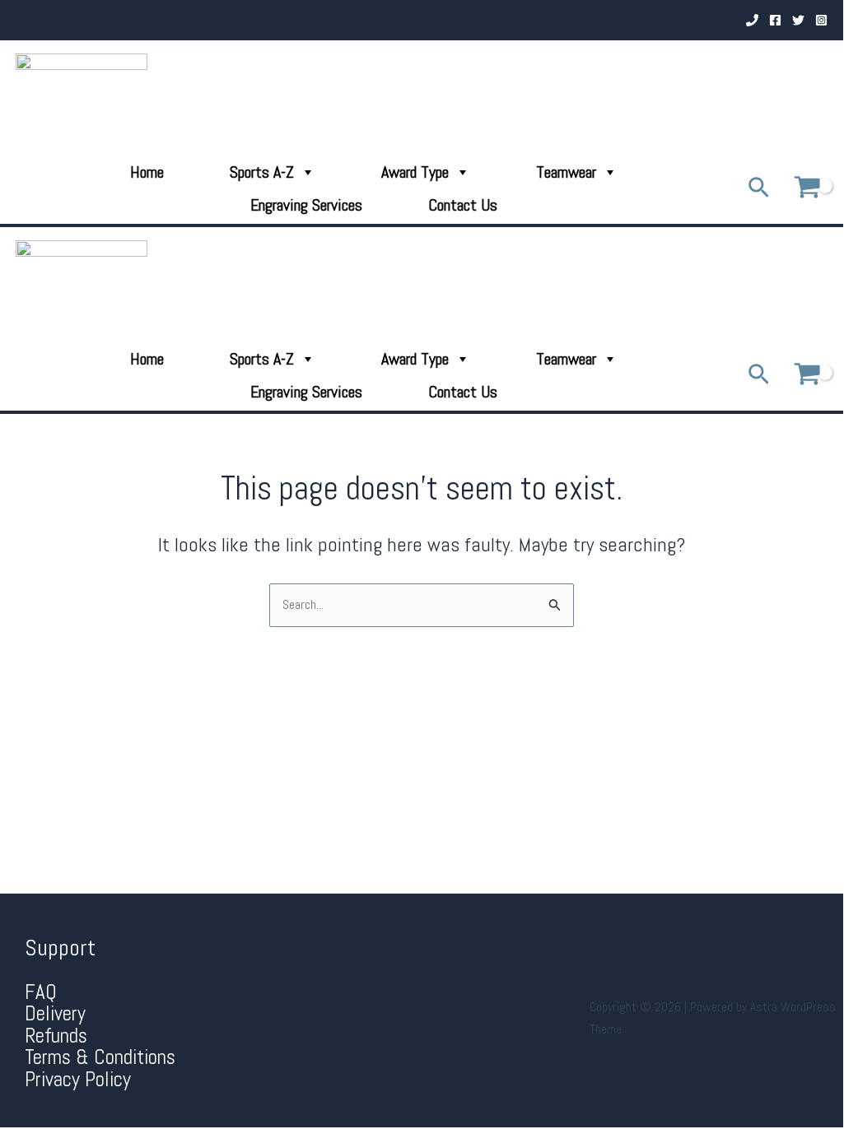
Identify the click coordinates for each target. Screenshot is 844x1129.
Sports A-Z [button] (262, 172)
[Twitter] (798, 20)
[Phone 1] (752, 20)
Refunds (56, 1035)
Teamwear (566, 172)
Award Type (415, 172)
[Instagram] (821, 20)
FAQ (41, 992)
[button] (759, 189)
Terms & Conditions (100, 1057)
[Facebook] (775, 20)
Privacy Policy (78, 1079)
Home (147, 172)
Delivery (55, 1013)
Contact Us (462, 205)
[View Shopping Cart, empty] (807, 188)
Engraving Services (306, 205)
